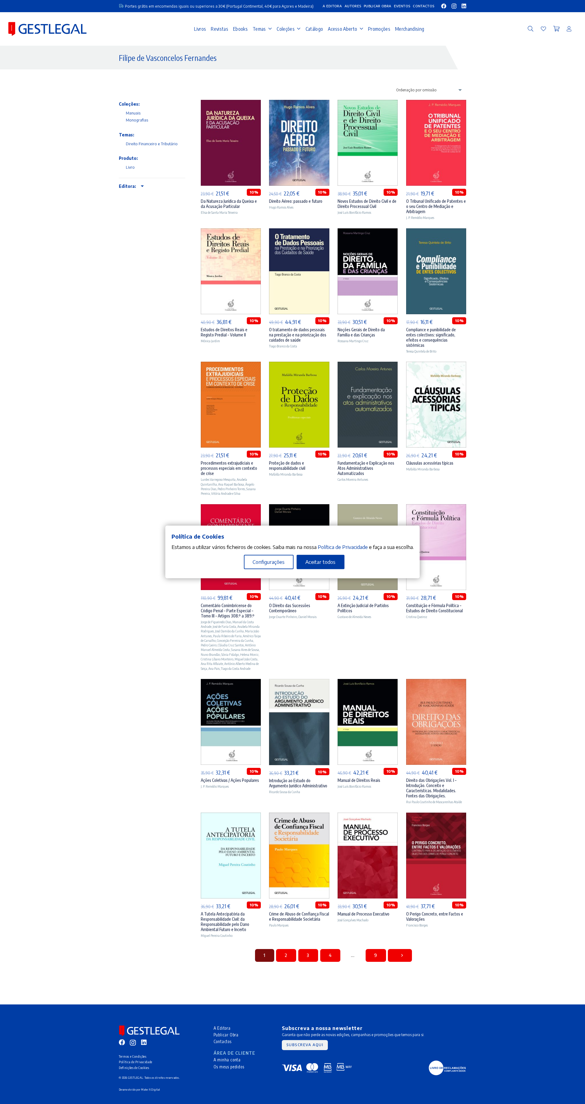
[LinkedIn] (464, 6)
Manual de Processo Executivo (363, 913)
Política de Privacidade (135, 1062)
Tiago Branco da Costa (283, 346)
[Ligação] (543, 28)
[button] (530, 29)
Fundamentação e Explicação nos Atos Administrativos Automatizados (366, 468)
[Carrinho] (556, 29)
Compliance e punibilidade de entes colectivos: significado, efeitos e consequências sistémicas (431, 337)
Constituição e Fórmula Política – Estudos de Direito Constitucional (434, 608)
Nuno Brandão (210, 654)
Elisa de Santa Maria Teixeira (219, 212)
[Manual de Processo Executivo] (368, 816)
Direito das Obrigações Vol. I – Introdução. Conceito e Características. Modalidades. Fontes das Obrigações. (431, 788)
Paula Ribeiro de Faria (227, 636)
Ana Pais (214, 668)
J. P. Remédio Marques (420, 218)
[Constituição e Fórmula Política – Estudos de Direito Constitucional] (436, 508)
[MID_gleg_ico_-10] (47, 29)
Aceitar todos (320, 562)
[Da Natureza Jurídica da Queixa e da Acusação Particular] (231, 103)
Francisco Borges (417, 925)
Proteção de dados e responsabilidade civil (287, 465)
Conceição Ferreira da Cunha (235, 640)
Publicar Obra (226, 1034)
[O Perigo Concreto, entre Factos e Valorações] (436, 816)
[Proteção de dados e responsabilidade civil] (299, 365)
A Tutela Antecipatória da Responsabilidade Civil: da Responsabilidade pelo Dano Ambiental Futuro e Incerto (225, 921)
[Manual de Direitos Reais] (368, 683)
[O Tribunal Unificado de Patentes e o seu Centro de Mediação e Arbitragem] (436, 103)
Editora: (127, 186)
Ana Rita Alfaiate (212, 664)
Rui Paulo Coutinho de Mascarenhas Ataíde (434, 802)
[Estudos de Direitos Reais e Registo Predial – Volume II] (231, 232)
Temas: (126, 134)
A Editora (222, 1028)
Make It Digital (150, 1089)
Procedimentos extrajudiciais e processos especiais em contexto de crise (229, 468)
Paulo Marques (279, 925)
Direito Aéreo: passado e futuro (295, 201)
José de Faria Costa (224, 626)
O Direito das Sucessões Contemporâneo (289, 608)
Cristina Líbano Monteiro (217, 659)
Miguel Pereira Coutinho (216, 935)
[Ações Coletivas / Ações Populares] (231, 683)
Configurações (269, 562)
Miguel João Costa (246, 659)
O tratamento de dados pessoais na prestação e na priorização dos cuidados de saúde (297, 335)
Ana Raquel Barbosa (231, 484)
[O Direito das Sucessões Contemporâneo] (299, 508)
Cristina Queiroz (416, 617)
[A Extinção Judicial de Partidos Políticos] (368, 508)
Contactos (223, 1041)
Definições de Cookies (134, 1068)
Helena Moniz (249, 654)
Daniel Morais (307, 617)
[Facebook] (443, 6)
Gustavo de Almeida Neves (354, 617)
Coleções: (129, 104)
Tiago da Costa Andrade (235, 668)
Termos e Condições (133, 1056)
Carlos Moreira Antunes (353, 479)
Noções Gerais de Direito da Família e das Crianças (361, 332)
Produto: (128, 158)
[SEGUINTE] (400, 955)
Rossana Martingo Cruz (353, 341)
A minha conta (227, 1059)
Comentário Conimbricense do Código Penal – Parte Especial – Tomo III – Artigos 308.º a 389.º (227, 610)
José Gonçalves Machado (353, 920)
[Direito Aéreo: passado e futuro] (299, 103)
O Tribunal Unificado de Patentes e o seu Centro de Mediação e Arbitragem (436, 206)
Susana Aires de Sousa (245, 650)
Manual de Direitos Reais (359, 780)
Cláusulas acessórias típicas (429, 463)
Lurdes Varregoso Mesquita (218, 479)
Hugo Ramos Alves (281, 207)
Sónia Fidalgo (230, 654)
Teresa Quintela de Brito (421, 351)
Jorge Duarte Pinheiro (283, 617)
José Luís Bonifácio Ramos (354, 212)
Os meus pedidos (229, 1066)
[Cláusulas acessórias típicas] (436, 365)
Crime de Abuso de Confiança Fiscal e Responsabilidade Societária (299, 916)
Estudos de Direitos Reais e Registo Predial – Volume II (224, 332)
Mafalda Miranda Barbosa (286, 474)
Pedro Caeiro (209, 645)
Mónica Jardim (210, 341)
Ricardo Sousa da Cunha (284, 792)
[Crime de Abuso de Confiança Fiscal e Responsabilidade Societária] (299, 816)
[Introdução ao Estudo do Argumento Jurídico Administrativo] (299, 683)
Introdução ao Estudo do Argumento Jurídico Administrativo (298, 783)
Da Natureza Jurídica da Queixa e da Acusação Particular (229, 204)
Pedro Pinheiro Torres (231, 489)
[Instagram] (454, 6)
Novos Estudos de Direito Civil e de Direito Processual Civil (367, 204)
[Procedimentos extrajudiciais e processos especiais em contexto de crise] (231, 365)
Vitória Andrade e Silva (225, 493)
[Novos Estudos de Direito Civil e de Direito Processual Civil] (368, 103)
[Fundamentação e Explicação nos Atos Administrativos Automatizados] (368, 365)
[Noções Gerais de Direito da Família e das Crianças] (368, 232)
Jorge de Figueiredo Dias (216, 622)
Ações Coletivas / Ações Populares (230, 780)
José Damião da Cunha (229, 631)
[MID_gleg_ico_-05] (447, 1067)
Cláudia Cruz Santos (231, 645)
